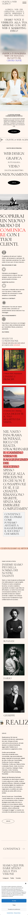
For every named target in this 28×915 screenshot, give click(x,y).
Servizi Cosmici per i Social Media (12, 798)
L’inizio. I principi (9, 380)
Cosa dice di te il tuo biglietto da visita (13, 420)
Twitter (12, 880)
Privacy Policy (17, 912)
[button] (25, 883)
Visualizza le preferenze (14, 909)
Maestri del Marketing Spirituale (11, 779)
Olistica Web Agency (9, 2)
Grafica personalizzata (8, 754)
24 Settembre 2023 (9, 413)
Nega (14, 905)
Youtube (18, 880)
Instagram (6, 880)
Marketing (18, 413)
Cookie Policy (10, 912)
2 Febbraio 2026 (8, 375)
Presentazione (18, 375)
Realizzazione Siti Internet (9, 739)
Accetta (14, 900)
